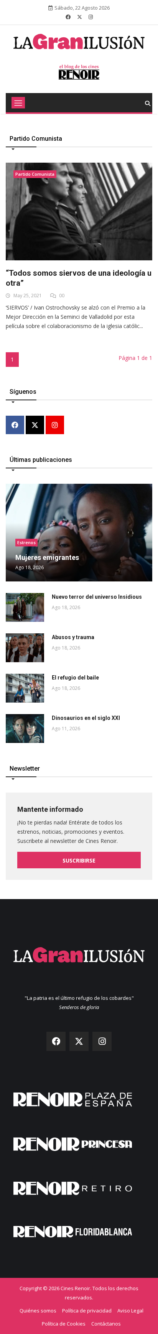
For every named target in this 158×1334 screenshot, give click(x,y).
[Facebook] (15, 425)
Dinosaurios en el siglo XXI (86, 718)
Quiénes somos (38, 1310)
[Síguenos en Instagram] (91, 16)
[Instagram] (55, 425)
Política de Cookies (64, 1323)
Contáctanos (106, 1323)
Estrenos (26, 542)
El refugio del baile (75, 677)
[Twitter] (35, 425)
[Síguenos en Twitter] (79, 16)
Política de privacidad (87, 1310)
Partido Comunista (34, 174)
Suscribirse (79, 860)
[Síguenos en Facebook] (68, 16)
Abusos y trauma (73, 637)
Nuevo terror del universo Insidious (97, 597)
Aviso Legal (130, 1310)
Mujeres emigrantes (47, 557)
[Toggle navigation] (18, 102)
